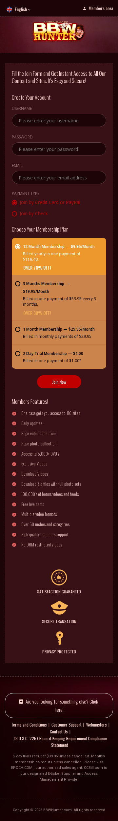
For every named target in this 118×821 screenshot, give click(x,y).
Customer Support (66, 724)
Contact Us (59, 731)
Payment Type (25, 194)
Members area (100, 8)
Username (22, 109)
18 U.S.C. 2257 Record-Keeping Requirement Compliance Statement (60, 742)
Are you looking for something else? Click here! (62, 705)
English (21, 9)
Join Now (59, 381)
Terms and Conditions (29, 724)
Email (17, 166)
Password (22, 137)
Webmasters (96, 724)
